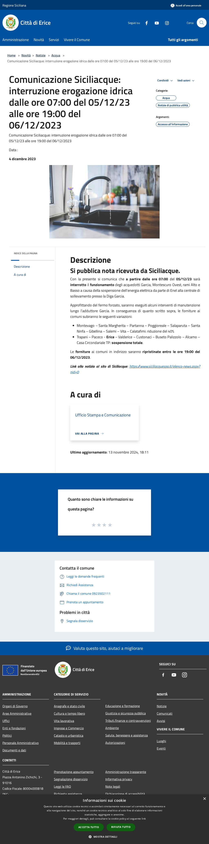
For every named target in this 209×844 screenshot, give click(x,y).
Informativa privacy (118, 779)
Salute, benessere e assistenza (126, 735)
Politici (7, 735)
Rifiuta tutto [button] (121, 827)
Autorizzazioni (115, 742)
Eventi (161, 748)
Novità (26, 55)
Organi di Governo (15, 706)
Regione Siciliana (14, 5)
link (144, 818)
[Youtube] (155, 22)
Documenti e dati (14, 750)
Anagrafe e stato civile (69, 706)
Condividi (163, 80)
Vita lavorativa (64, 720)
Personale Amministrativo (20, 742)
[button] (104, 836)
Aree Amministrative (16, 713)
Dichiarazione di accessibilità (125, 793)
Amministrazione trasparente (125, 771)
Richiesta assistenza (68, 793)
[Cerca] (202, 23)
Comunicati (164, 713)
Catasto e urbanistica (68, 735)
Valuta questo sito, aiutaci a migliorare (107, 648)
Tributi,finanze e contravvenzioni (128, 720)
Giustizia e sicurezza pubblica (125, 713)
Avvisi (161, 720)
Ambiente (112, 727)
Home (11, 55)
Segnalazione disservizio (71, 779)
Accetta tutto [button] (88, 827)
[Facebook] (145, 22)
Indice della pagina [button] (25, 253)
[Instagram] (165, 22)
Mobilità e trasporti (67, 742)
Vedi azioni (184, 80)
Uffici (6, 720)
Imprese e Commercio (69, 728)
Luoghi (161, 741)
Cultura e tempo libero (69, 713)
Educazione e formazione (122, 705)
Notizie (41, 55)
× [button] (204, 798)
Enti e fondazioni (14, 728)
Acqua (55, 55)
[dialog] (104, 819)
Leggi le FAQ (62, 786)
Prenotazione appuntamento (73, 771)
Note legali (112, 786)
